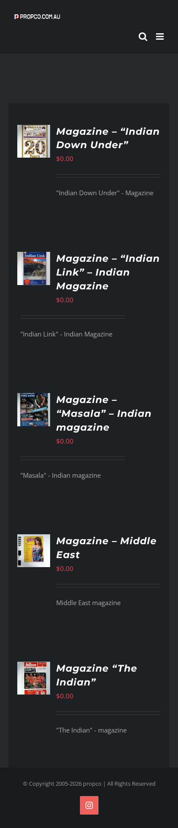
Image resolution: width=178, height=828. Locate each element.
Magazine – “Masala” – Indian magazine (104, 413)
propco (92, 783)
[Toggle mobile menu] (160, 36)
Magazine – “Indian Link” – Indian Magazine (108, 272)
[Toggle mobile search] (143, 36)
